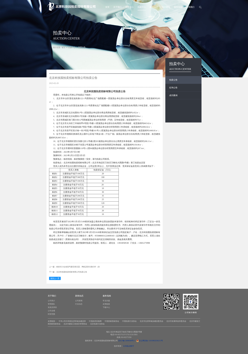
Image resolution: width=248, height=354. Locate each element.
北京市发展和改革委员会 (176, 321)
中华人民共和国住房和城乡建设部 (72, 321)
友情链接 (106, 304)
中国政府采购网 (95, 321)
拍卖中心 (142, 7)
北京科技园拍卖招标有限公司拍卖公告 (71, 272)
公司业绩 (51, 311)
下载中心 (106, 307)
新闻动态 (154, 7)
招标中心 (129, 7)
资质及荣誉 (52, 307)
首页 (107, 7)
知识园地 (166, 7)
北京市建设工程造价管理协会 (75, 324)
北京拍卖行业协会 (97, 324)
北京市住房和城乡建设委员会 (151, 321)
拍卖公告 (173, 80)
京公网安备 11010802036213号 (151, 341)
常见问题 (106, 301)
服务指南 (178, 7)
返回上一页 (54, 278)
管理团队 (51, 304)
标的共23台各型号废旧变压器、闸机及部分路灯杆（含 (78, 267)
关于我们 (117, 7)
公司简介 (51, 301)
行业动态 (78, 304)
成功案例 (173, 95)
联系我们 (190, 7)
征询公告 (173, 88)
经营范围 (51, 314)
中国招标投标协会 (112, 321)
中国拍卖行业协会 (129, 321)
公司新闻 (78, 301)
